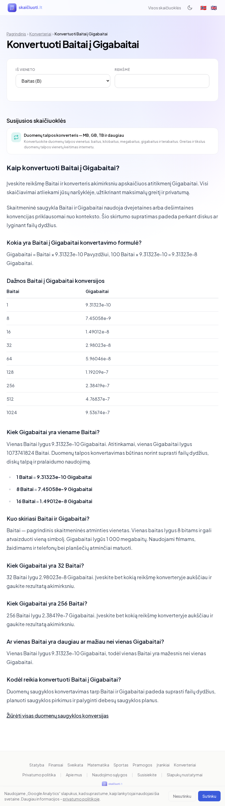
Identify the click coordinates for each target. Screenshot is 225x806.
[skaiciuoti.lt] (25, 7)
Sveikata (75, 764)
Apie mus (74, 774)
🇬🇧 (214, 7)
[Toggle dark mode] (189, 7)
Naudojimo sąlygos (109, 774)
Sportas (121, 764)
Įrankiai (163, 764)
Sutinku (209, 796)
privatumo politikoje (81, 798)
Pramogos (142, 764)
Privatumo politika (39, 774)
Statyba (36, 764)
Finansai (56, 764)
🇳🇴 (203, 7)
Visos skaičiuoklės (164, 7)
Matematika (98, 764)
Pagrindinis (16, 33)
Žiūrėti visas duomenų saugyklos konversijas (58, 715)
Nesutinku (182, 796)
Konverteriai (40, 33)
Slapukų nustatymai (185, 774)
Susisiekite (147, 774)
